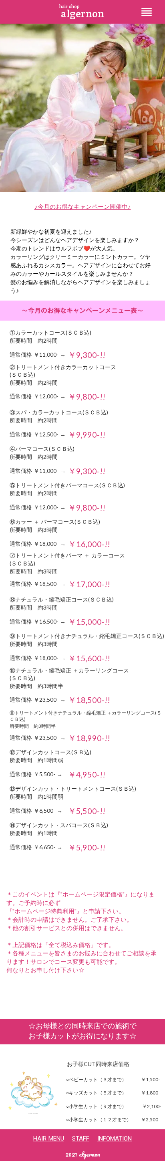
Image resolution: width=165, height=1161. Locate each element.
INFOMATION (114, 1138)
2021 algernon (82, 1155)
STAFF (80, 1138)
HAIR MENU (48, 1138)
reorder (146, 12)
